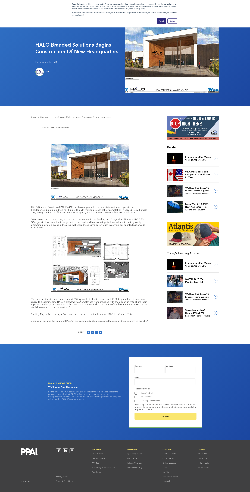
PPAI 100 (95, 463)
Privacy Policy (61, 476)
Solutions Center (169, 454)
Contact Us (202, 458)
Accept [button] (161, 21)
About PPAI (202, 454)
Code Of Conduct (169, 458)
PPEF (164, 467)
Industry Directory (134, 467)
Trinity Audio (55, 128)
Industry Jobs (203, 463)
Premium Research (99, 458)
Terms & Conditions (64, 481)
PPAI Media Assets (170, 476)
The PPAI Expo (133, 458)
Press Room (96, 472)
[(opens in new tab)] (193, 139)
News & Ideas (97, 454)
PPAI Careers (203, 467)
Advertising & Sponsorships (103, 467)
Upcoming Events (134, 454)
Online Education (169, 463)
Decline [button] (172, 21)
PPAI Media (45, 117)
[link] (175, 158)
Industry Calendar (134, 463)
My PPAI (165, 472)
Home (33, 117)
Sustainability (167, 481)
